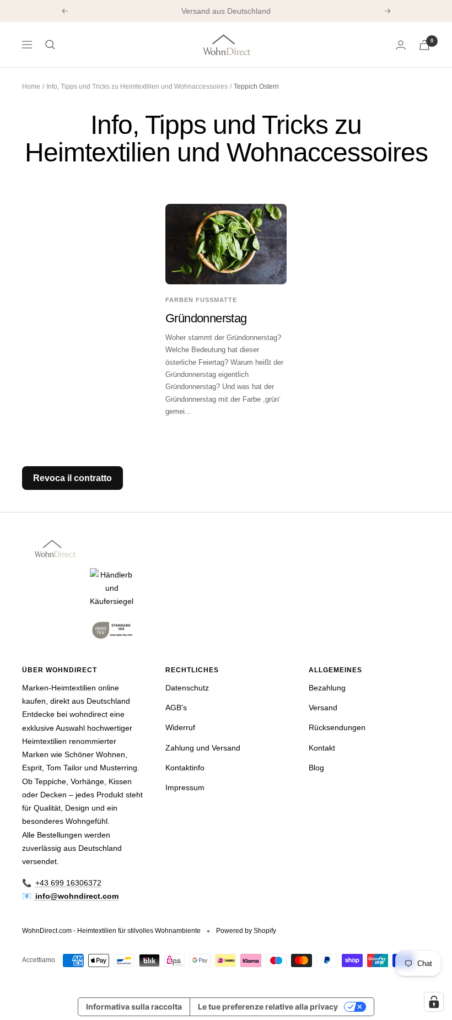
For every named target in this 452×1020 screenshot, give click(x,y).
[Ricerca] (50, 45)
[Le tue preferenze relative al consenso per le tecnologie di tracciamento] (433, 1001)
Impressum (185, 787)
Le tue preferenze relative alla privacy (268, 1006)
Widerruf (180, 727)
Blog (316, 767)
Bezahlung (327, 687)
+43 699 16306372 (68, 882)
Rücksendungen (337, 727)
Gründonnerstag (206, 318)
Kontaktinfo (185, 767)
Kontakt (322, 747)
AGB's (176, 707)
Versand (323, 707)
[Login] (401, 45)
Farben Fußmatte (201, 299)
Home (31, 86)
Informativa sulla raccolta (134, 1006)
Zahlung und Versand (202, 747)
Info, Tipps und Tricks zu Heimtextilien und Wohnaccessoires (137, 86)
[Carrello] (424, 45)
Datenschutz (187, 687)
